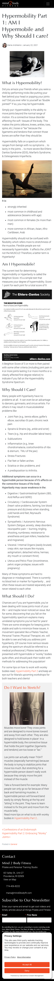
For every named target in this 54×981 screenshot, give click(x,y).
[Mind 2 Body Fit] (10, 4)
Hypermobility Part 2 (27, 671)
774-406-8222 (13, 886)
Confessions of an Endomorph (19, 829)
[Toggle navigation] (48, 4)
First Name (32, 915)
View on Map (9, 879)
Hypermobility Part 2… (26, 818)
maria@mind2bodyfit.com (19, 893)
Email (4, 915)
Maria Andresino (14, 45)
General (14, 844)
